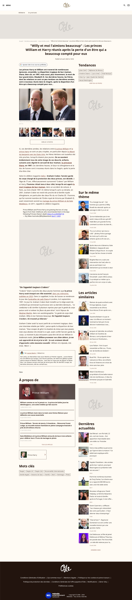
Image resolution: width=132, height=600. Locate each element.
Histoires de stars (37, 475)
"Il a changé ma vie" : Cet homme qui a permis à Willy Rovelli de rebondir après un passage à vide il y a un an (100, 206)
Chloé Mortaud (106, 74)
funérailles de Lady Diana (38, 299)
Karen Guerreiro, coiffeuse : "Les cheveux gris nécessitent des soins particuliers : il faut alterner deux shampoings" (100, 510)
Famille (47, 475)
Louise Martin (31, 353)
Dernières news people (30, 41)
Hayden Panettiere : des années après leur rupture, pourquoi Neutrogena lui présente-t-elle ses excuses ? (101, 466)
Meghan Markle (25, 313)
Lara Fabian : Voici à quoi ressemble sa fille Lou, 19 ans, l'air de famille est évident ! (100, 348)
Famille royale (24, 475)
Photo (68, 475)
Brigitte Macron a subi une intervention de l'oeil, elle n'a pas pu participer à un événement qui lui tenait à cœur (101, 264)
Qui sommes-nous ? (54, 578)
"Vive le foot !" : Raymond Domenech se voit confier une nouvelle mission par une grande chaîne (101, 524)
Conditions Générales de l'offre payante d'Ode (69, 582)
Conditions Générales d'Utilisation (32, 578)
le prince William (62, 149)
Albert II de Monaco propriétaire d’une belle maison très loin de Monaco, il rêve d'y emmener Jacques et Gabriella (101, 376)
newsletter (128, 5)
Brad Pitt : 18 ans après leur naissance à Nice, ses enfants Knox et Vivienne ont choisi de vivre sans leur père (101, 361)
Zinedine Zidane (84, 74)
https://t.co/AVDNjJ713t (55, 214)
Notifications (92, 582)
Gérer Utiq (103, 582)
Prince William (40, 392)
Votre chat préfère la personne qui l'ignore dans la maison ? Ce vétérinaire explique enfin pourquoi (101, 452)
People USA (39, 471)
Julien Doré (82, 70)
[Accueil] (67, 5)
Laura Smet (95, 74)
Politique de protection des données (36, 582)
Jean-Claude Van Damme (95, 77)
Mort (53, 475)
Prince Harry (32, 455)
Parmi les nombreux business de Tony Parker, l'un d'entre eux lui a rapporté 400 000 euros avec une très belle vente (101, 481)
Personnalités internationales (54, 471)
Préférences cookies (66, 586)
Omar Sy (82, 77)
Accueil (21, 41)
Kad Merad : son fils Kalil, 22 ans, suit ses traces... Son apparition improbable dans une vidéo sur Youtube (100, 437)
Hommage (60, 475)
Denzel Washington (85, 80)
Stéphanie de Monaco (96, 70)
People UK (29, 471)
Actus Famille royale (43, 41)
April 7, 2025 (56, 216)
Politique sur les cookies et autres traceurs (94, 578)
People (22, 471)
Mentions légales (70, 578)
